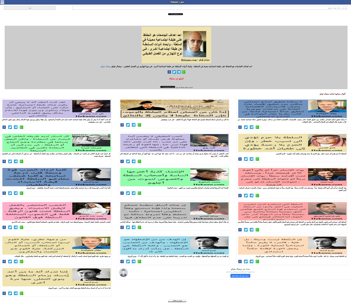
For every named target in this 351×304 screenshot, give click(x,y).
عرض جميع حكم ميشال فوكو (240, 276)
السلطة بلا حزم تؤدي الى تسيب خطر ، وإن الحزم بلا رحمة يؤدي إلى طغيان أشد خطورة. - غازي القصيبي (311, 153)
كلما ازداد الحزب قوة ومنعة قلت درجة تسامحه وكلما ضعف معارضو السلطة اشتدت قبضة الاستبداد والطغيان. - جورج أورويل (68, 188)
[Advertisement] (175, 20)
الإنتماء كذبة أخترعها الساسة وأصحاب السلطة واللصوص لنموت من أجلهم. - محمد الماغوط (197, 188)
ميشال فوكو (106, 66)
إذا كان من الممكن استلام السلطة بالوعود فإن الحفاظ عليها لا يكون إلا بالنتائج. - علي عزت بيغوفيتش (194, 119)
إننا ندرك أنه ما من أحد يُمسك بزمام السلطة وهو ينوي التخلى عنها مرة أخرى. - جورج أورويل (79, 288)
